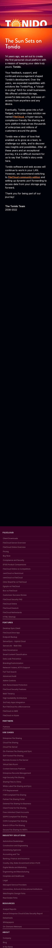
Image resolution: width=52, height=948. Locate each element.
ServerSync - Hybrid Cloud (14, 641)
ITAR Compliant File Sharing (14, 795)
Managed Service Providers (15, 885)
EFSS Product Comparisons (14, 564)
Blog (5, 942)
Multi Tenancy (9, 694)
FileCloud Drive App (11, 633)
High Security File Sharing (13, 777)
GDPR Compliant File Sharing (15, 817)
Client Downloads (10, 538)
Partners (6, 727)
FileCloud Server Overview (14, 543)
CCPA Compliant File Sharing (15, 821)
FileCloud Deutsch (10, 608)
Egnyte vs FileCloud (11, 586)
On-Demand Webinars (12, 926)
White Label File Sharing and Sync (17, 786)
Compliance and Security (13, 560)
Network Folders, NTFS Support (16, 667)
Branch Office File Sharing (14, 825)
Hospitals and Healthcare (13, 876)
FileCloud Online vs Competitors (16, 569)
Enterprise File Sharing (12, 738)
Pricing (6, 551)
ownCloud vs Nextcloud (13, 573)
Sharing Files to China (12, 782)
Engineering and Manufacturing (16, 872)
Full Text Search (9, 672)
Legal (5, 880)
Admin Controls (9, 680)
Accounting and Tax (11, 854)
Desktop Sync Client (11, 628)
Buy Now (6, 556)
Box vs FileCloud (10, 591)
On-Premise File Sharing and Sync (17, 751)
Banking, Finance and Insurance (16, 859)
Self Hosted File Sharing (13, 756)
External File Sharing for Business (17, 803)
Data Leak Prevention (12, 659)
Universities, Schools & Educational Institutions (22, 889)
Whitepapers (8, 922)
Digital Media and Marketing (15, 867)
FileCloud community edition (24, 177)
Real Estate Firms (10, 898)
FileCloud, (19, 116)
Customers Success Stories (15, 595)
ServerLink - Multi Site (12, 646)
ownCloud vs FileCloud (13, 578)
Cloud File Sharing (10, 742)
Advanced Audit (9, 676)
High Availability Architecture (15, 698)
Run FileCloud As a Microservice (16, 707)
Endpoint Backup (10, 637)
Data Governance (10, 650)
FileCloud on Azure (11, 715)
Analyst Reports (9, 909)
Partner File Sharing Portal (14, 799)
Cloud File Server (10, 747)
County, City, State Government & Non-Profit (21, 863)
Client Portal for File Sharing (14, 808)
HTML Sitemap (9, 617)
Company (7, 938)
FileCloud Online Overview (14, 547)
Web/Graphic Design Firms (14, 893)
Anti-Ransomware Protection (15, 685)
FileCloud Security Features (14, 689)
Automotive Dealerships (13, 841)
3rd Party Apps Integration (14, 702)
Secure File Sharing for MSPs (15, 830)
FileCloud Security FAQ (12, 599)
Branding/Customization (13, 663)
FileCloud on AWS (10, 711)
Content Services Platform (14, 769)
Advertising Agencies (12, 850)
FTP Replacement (10, 790)
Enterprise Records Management (17, 773)
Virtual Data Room (10, 764)
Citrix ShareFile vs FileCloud (15, 582)
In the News (8, 947)
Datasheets (8, 918)
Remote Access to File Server (15, 760)
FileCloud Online (10, 604)
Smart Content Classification (15, 654)
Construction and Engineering (15, 845)
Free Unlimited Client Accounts (16, 812)
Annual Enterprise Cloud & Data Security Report (23, 913)
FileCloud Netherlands (12, 612)
